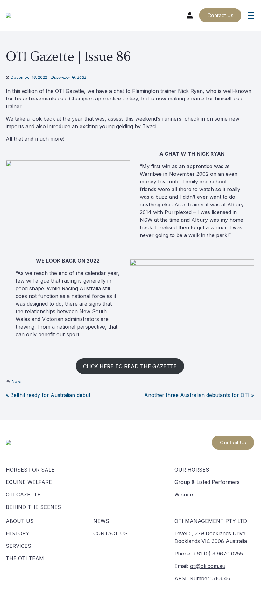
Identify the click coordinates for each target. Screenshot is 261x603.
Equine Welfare (29, 482)
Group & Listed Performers (207, 482)
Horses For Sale (30, 469)
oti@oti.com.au (207, 566)
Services (18, 546)
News (17, 381)
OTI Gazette (23, 494)
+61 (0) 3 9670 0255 (218, 553)
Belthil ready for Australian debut (49, 395)
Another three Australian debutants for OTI (197, 395)
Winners (184, 494)
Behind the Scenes (33, 507)
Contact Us (233, 442)
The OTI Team (25, 558)
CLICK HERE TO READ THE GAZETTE (130, 366)
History (17, 533)
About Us (20, 521)
